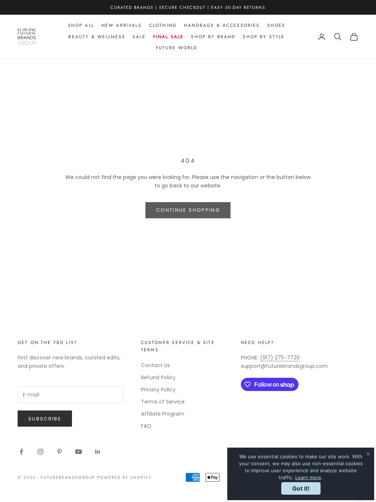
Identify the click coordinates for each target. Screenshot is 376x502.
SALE (139, 36)
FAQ (146, 426)
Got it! (301, 488)
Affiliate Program (162, 413)
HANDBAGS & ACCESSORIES (222, 25)
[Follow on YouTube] (78, 451)
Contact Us (155, 365)
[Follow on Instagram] (40, 451)
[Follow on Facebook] (21, 451)
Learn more (308, 477)
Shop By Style (264, 36)
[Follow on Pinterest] (59, 451)
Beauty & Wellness (96, 36)
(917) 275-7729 (280, 357)
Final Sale (168, 36)
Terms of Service (163, 401)
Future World (177, 47)
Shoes (276, 25)
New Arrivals (121, 25)
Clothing (163, 25)
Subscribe (44, 418)
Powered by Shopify (124, 477)
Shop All (81, 25)
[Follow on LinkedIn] (97, 451)
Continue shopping (188, 210)
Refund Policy (158, 377)
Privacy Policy (158, 389)
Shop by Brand (213, 36)
